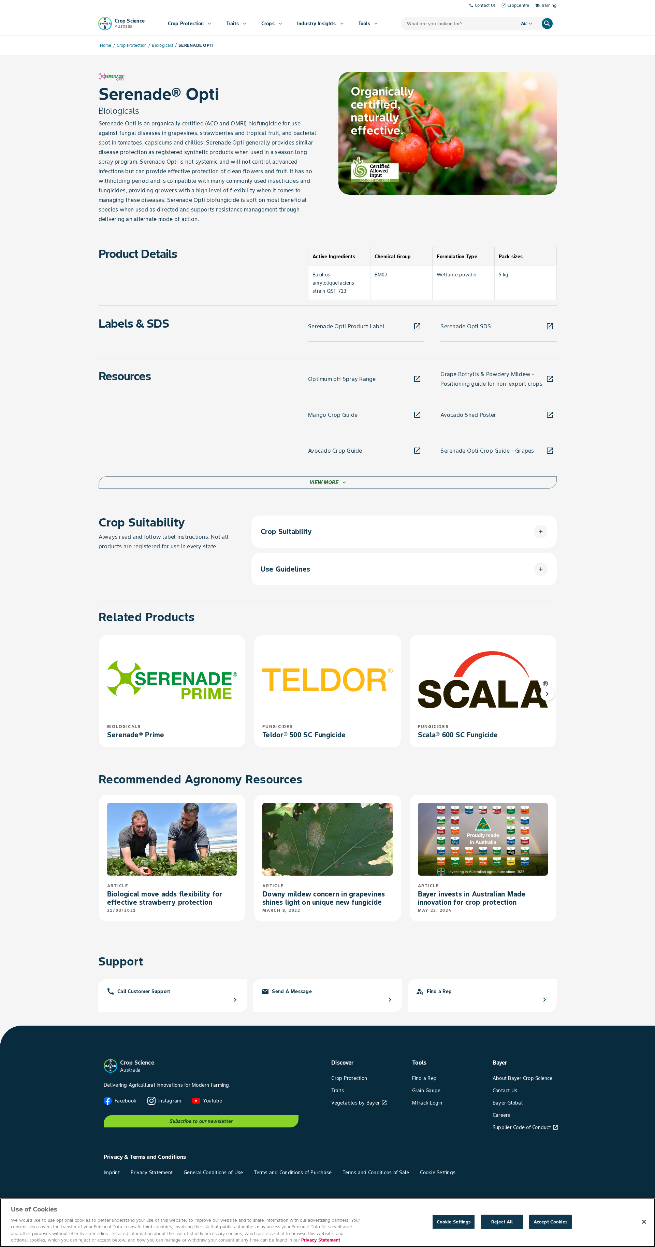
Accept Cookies (551, 1222)
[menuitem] (189, 23)
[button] (404, 531)
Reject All (502, 1222)
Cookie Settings (454, 1222)
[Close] (644, 1221)
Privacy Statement (320, 1240)
